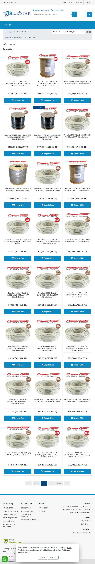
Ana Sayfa (8, 25)
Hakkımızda (43, 508)
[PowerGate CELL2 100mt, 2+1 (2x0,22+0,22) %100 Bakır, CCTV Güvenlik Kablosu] (17, 277)
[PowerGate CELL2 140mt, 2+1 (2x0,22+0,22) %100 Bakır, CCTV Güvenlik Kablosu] (47, 330)
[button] (57, 32)
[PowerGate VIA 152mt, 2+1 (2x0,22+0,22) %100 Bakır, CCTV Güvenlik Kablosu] (47, 384)
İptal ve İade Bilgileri (26, 515)
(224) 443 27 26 (85, 524)
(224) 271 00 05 (85, 521)
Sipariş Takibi (26, 508)
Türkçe (87, 2)
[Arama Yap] (74, 14)
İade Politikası (8, 521)
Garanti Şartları (9, 514)
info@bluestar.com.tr (81, 532)
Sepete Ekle (19, 100)
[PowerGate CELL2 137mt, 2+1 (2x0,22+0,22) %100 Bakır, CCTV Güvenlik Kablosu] (17, 330)
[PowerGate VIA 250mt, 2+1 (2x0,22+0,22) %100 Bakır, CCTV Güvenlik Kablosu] (77, 172)
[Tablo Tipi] (90, 32)
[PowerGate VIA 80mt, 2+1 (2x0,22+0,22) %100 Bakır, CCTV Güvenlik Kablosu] (77, 224)
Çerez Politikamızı (63, 550)
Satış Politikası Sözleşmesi (9, 525)
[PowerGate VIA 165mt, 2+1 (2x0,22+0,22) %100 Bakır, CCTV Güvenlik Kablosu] (77, 383)
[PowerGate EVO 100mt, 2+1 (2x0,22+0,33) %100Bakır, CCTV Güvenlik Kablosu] (77, 66)
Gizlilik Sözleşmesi (10, 511)
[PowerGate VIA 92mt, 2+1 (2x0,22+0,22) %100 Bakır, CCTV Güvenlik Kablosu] (17, 437)
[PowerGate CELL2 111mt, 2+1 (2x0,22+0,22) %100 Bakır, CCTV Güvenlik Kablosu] (47, 277)
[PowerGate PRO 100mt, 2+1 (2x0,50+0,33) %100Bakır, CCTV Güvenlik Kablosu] (77, 119)
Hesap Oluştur (67, 2)
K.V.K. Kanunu (8, 508)
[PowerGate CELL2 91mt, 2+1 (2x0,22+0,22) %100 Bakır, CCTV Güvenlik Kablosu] (17, 384)
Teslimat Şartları (10, 518)
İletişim (42, 511)
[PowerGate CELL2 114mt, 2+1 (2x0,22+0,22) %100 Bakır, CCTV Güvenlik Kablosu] (77, 277)
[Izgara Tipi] (87, 32)
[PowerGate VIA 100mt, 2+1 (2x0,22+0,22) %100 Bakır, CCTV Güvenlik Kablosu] (47, 172)
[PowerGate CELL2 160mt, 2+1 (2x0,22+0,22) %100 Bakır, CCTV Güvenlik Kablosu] (77, 330)
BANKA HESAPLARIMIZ (28, 520)
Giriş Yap (79, 2)
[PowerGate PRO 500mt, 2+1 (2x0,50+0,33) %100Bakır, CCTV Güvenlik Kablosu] (17, 172)
